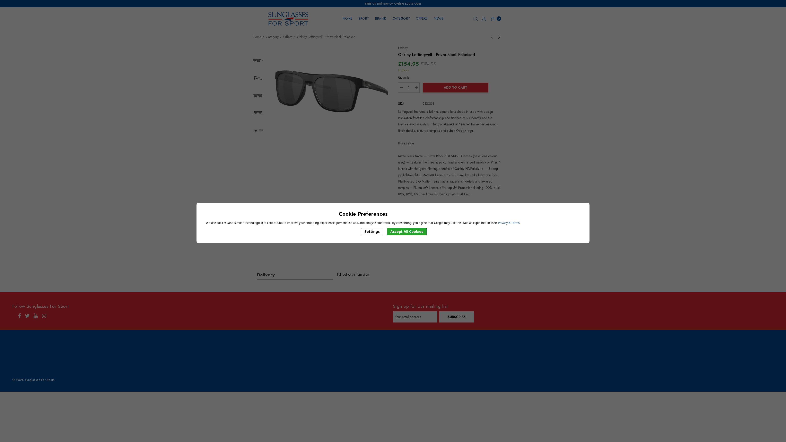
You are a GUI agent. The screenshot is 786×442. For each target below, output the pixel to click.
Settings (372, 231)
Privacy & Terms (508, 223)
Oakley (403, 48)
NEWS (438, 18)
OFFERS (422, 18)
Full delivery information (353, 274)
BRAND (380, 18)
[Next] (498, 37)
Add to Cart (455, 87)
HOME (347, 18)
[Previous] (492, 37)
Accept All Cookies (406, 231)
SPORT (363, 18)
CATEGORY (401, 18)
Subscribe (457, 317)
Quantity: (404, 77)
